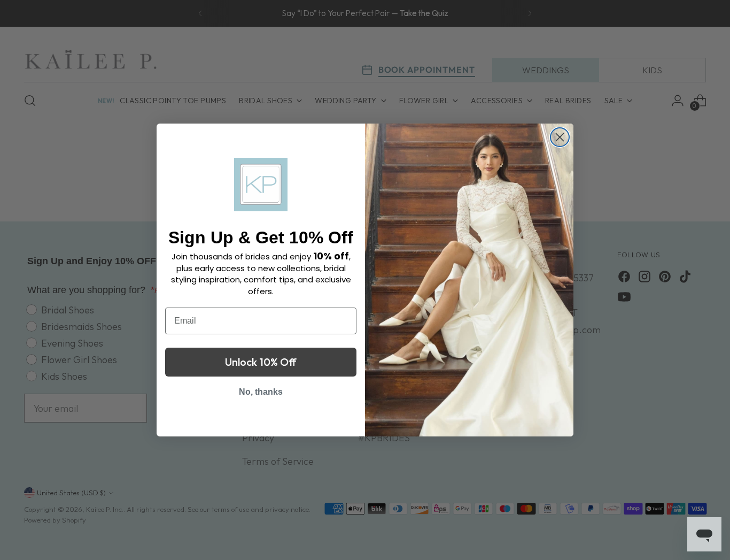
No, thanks (261, 391)
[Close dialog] (559, 137)
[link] (261, 184)
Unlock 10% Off (261, 362)
